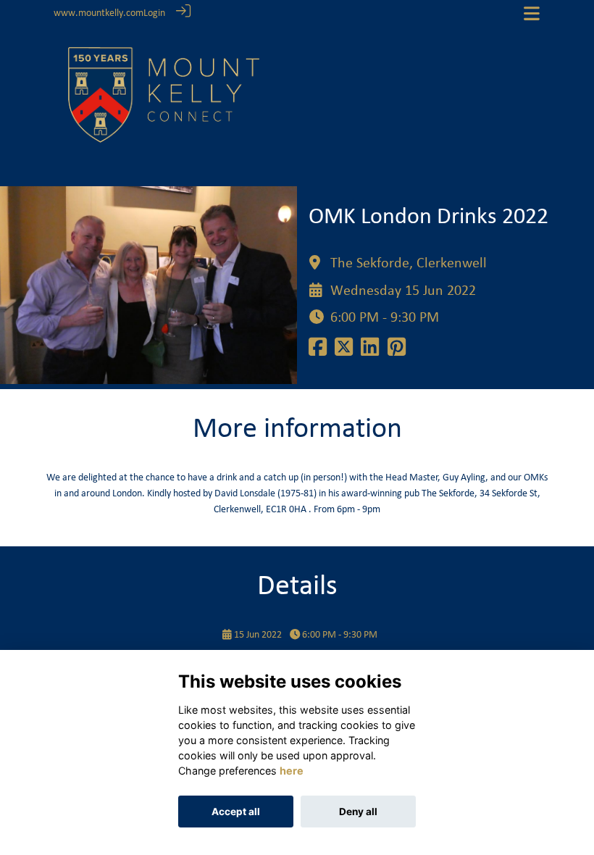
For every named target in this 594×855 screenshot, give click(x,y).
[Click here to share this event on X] (344, 351)
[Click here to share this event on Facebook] (318, 351)
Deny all (358, 811)
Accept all (236, 811)
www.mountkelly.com (98, 13)
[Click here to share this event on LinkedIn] (370, 351)
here (292, 770)
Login (154, 13)
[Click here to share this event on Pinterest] (397, 351)
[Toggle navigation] (531, 13)
